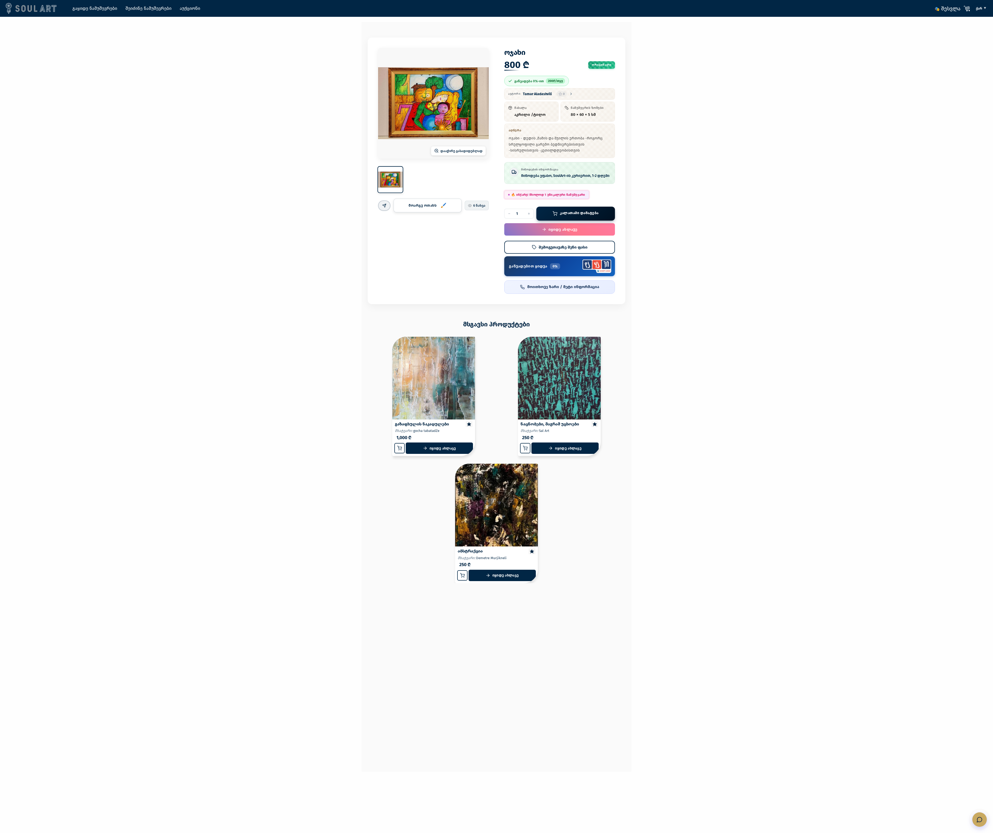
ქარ (979, 8)
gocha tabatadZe (426, 431)
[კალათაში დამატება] (399, 448)
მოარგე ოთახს (423, 205)
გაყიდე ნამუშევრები (94, 8)
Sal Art (544, 431)
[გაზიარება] (384, 205)
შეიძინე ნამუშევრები (148, 8)
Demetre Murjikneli (491, 558)
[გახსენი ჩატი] (979, 819)
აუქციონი (190, 8)
